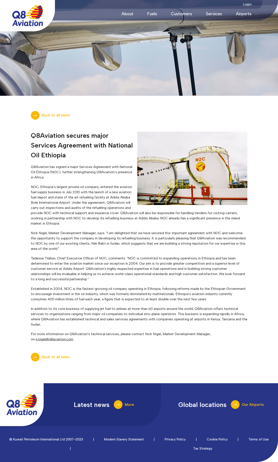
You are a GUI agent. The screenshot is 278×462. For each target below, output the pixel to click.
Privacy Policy (175, 439)
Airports (244, 13)
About (127, 13)
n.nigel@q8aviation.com (54, 339)
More (129, 404)
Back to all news (56, 115)
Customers (181, 13)
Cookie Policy (217, 439)
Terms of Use (258, 439)
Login (247, 4)
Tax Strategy (202, 448)
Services (214, 13)
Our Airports (253, 404)
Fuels (152, 13)
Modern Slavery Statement (124, 439)
